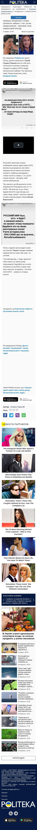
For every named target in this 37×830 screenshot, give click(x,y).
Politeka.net (19, 58)
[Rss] (11, 813)
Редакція (4, 792)
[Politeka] (18, 2)
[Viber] (17, 415)
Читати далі (18, 758)
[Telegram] (11, 415)
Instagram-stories (10, 76)
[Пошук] (2, 2)
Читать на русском (27, 31)
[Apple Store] (10, 820)
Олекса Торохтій (17, 407)
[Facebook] (5, 415)
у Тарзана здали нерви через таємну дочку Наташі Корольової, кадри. (17, 390)
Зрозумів (18, 17)
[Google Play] (26, 820)
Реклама (4, 796)
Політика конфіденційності (10, 789)
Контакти (5, 799)
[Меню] (34, 2)
